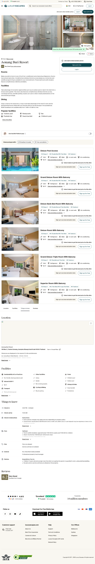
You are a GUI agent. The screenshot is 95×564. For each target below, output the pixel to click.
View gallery (87, 46)
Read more (4, 360)
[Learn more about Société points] (25, 133)
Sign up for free (76, 65)
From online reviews (16, 66)
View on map (9, 59)
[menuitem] (5, 308)
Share (83, 54)
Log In (78, 12)
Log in (90, 6)
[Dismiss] (84, 49)
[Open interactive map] (47, 333)
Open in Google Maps (52, 349)
